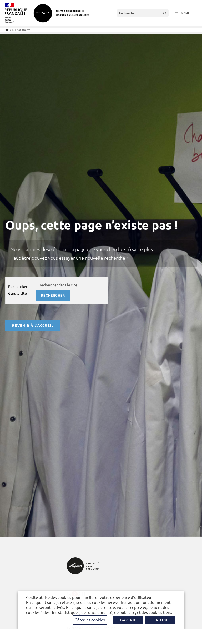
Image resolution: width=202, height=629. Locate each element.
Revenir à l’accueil (33, 325)
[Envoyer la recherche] (165, 13)
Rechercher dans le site (17, 289)
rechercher (53, 295)
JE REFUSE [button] (160, 620)
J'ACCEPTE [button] (127, 620)
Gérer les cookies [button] (90, 619)
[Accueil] (7, 30)
